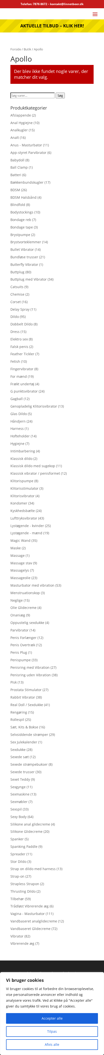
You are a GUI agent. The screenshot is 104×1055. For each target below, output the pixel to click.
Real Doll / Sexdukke (26, 704)
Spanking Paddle (23, 846)
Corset (15, 301)
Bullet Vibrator (22, 249)
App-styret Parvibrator (28, 152)
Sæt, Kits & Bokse (24, 727)
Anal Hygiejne (21, 122)
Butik (27, 49)
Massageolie (20, 577)
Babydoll (17, 160)
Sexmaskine (20, 794)
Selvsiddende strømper (29, 734)
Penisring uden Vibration (30, 675)
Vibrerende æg (22, 943)
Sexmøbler (19, 801)
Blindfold (17, 204)
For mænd (18, 376)
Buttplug (17, 272)
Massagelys (19, 570)
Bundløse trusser (24, 257)
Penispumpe (20, 660)
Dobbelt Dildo (21, 324)
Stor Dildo (18, 861)
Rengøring (18, 712)
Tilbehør (17, 899)
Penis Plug (18, 652)
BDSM (15, 190)
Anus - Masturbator (26, 145)
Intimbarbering (22, 451)
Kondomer (18, 503)
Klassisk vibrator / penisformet (35, 473)
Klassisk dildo (21, 458)
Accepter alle (52, 1018)
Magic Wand (20, 540)
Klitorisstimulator (24, 488)
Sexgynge (18, 787)
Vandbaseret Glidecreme (30, 928)
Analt (14, 137)
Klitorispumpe (21, 481)
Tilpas (52, 1031)
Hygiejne (17, 443)
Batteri (15, 175)
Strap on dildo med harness (33, 868)
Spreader (17, 854)
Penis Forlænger (23, 637)
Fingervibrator (21, 369)
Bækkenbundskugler (27, 182)
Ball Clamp (19, 167)
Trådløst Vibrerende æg (29, 906)
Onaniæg (17, 615)
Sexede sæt (19, 757)
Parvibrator (19, 630)
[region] (52, 1013)
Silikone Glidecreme (26, 831)
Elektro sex (19, 339)
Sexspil (16, 809)
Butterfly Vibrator (24, 264)
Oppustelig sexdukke (27, 622)
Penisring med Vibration (30, 667)
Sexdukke (18, 749)
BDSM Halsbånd (23, 197)
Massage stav (21, 563)
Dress (15, 331)
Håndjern (18, 421)
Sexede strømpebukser (29, 764)
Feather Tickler (22, 354)
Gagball (16, 398)
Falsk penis (19, 346)
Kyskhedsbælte (22, 510)
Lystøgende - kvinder (27, 525)
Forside (15, 49)
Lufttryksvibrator (23, 518)
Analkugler (19, 130)
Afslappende (20, 115)
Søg (60, 95)
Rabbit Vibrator (22, 697)
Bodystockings (21, 212)
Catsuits (16, 286)
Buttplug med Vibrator (28, 279)
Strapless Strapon (24, 884)
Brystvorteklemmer (25, 242)
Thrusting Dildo (23, 891)
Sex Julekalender (23, 742)
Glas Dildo (18, 413)
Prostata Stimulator (26, 689)
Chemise (17, 294)
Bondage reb (20, 219)
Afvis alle (52, 1044)
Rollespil (17, 719)
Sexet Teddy (20, 779)
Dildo (14, 316)
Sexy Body (18, 816)
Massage (17, 555)
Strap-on (17, 876)
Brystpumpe (20, 234)
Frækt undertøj (22, 384)
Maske (15, 548)
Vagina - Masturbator (27, 913)
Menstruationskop (25, 592)
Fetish (15, 361)
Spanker (17, 839)
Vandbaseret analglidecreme (33, 921)
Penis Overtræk (22, 645)
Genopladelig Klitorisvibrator (33, 406)
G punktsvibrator (24, 391)
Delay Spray (20, 309)
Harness (17, 428)
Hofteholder (20, 436)
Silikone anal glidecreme (30, 824)
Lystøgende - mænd (26, 533)
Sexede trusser (22, 772)
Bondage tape (21, 227)
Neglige (16, 600)
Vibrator (16, 936)
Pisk (13, 682)
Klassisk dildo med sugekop (32, 466)
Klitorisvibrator (22, 496)
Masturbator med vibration (32, 585)
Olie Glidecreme (23, 607)
